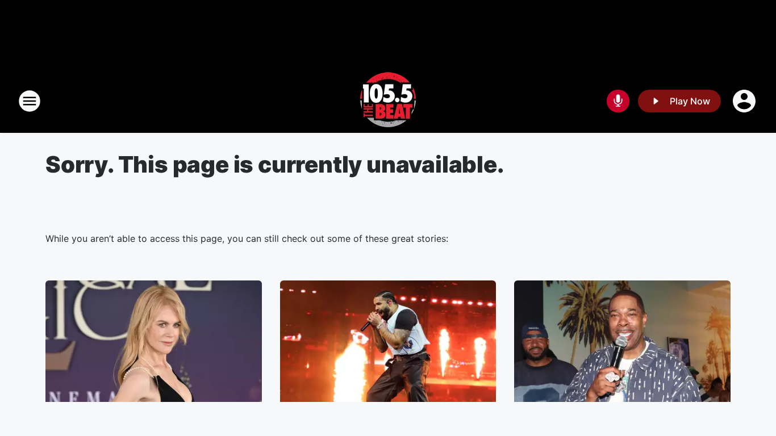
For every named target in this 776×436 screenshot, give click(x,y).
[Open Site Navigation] (29, 101)
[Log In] (745, 101)
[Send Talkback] (618, 101)
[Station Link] (388, 101)
